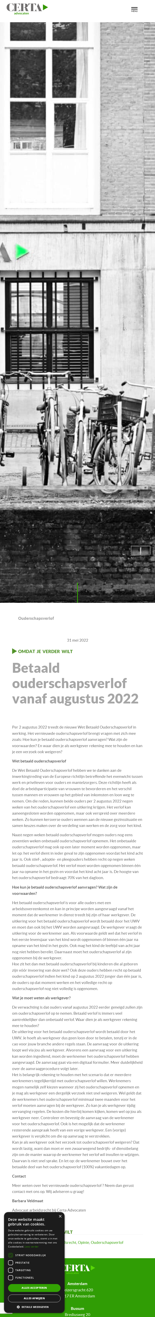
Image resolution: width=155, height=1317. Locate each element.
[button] (34, 1307)
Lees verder (32, 1246)
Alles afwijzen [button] (34, 1298)
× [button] (60, 1216)
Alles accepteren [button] (34, 1288)
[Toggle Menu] (134, 9)
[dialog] (34, 1262)
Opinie (83, 1242)
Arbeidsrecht (65, 1242)
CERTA (64, 7)
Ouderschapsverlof (107, 1242)
